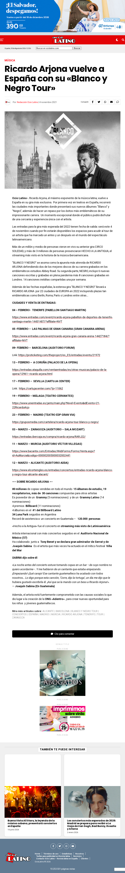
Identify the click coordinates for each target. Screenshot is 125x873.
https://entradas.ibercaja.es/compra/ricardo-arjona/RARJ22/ (49, 436)
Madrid (44, 614)
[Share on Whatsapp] (105, 102)
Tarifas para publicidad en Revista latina (53, 856)
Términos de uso (51, 854)
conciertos (19, 614)
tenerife (89, 614)
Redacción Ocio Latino (27, 102)
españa (33, 614)
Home (37, 854)
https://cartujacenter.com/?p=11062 (41, 388)
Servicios (77, 856)
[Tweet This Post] (99, 102)
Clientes (84, 859)
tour (100, 614)
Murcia (55, 614)
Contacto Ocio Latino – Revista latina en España (57, 859)
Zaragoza (18, 617)
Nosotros (79, 854)
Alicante (48, 611)
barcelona (62, 611)
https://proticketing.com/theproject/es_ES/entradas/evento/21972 (59, 355)
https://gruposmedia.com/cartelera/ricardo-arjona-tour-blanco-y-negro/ (55, 422)
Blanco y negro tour (84, 611)
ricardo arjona (72, 614)
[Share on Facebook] (92, 102)
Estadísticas (67, 854)
